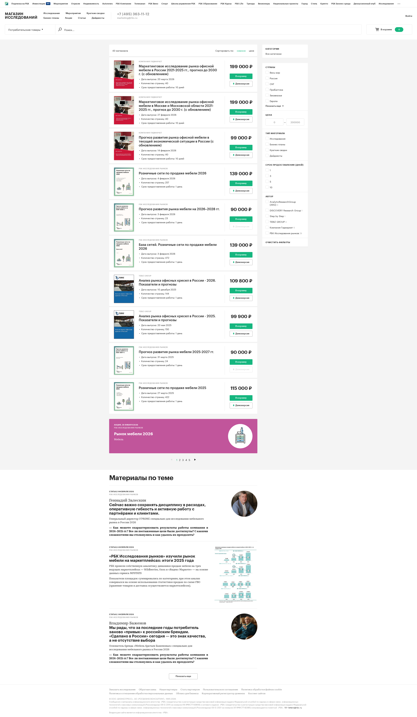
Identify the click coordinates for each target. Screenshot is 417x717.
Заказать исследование (122, 690)
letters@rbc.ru (295, 707)
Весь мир (275, 72)
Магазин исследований (21, 15)
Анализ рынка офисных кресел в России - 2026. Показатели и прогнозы (177, 282)
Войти (408, 16)
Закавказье (276, 95)
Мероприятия (73, 13)
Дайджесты (98, 18)
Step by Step (277, 216)
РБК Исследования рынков (286, 233)
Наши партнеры (168, 690)
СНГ (272, 83)
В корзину (241, 76)
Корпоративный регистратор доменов (223, 693)
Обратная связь (147, 690)
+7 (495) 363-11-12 (133, 14)
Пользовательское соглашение (220, 690)
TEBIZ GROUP (278, 221)
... (398, 3)
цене (251, 50)
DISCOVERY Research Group (286, 210)
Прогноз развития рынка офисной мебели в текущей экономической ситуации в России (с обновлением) (176, 141)
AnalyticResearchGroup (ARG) (283, 203)
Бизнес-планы (51, 18)
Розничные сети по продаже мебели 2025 (172, 388)
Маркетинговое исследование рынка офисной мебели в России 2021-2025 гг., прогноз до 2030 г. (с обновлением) (178, 70)
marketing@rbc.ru (127, 18)
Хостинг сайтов (257, 693)
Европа (274, 100)
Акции (68, 18)
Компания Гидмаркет (282, 227)
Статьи (82, 18)
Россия (273, 78)
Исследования (51, 13)
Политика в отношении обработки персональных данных (141, 693)
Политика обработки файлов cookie (261, 690)
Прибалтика (276, 89)
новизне (241, 50)
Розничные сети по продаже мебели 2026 (172, 173)
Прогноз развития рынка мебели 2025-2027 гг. (176, 352)
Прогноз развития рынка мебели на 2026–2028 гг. (179, 209)
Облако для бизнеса (187, 693)
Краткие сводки (95, 13)
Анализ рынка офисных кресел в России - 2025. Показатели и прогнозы (177, 318)
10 (271, 187)
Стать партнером (190, 690)
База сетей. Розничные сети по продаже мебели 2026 (178, 246)
